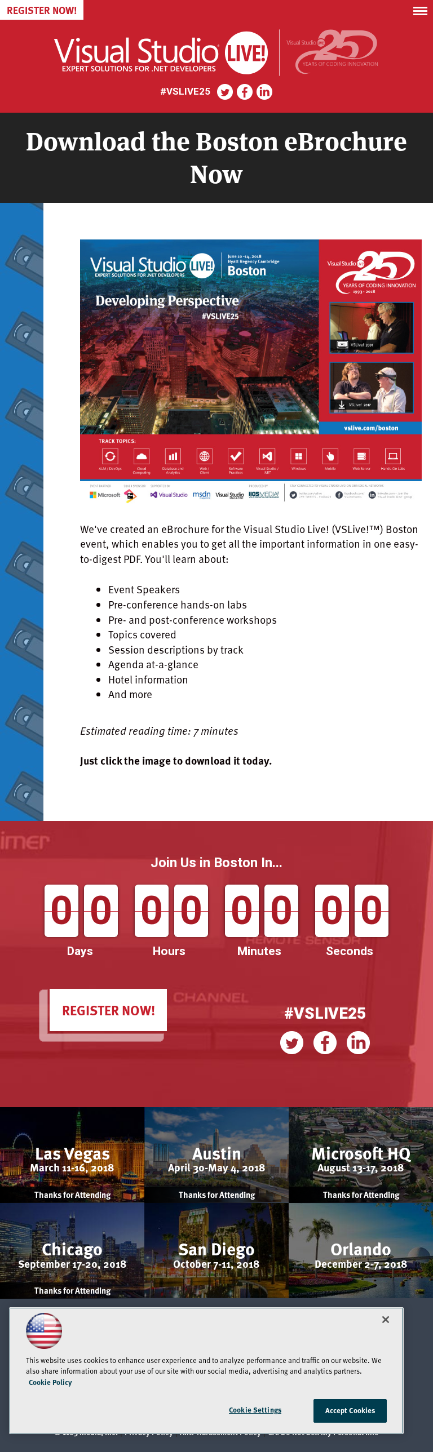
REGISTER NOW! (108, 1010)
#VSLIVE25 (325, 1013)
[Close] (385, 1319)
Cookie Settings (255, 1409)
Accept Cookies (350, 1410)
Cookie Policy (50, 1382)
